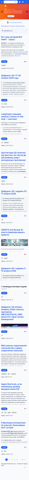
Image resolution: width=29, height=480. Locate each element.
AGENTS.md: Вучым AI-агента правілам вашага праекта (13, 232)
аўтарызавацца (20, 52)
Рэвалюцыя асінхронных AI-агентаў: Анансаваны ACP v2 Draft (13, 425)
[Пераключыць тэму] (19, 2)
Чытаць (4, 61)
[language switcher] (22, 2)
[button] (14, 31)
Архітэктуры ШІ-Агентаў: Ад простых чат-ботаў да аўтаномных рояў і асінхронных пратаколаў (13, 156)
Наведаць (10, 16)
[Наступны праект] (27, 11)
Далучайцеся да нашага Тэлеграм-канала (13, 26)
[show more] (26, 2)
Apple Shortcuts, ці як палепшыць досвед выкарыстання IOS (11, 386)
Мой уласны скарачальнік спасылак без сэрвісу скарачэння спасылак (14, 348)
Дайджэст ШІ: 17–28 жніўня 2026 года (11, 76)
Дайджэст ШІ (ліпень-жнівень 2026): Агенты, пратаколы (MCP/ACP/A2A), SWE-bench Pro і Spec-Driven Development (12, 313)
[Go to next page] (25, 459)
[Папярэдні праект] (2, 11)
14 (22, 459)
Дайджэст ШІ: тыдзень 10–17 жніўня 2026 (14, 192)
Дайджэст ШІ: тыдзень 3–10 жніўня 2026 (13, 269)
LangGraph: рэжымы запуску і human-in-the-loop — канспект (12, 116)
